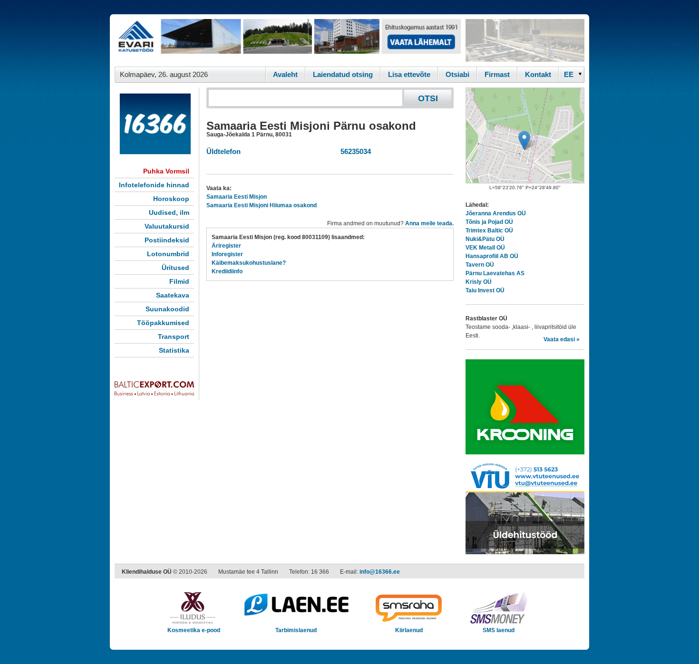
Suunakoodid (167, 309)
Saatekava (172, 295)
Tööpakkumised (163, 323)
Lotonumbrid (168, 254)
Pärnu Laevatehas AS (495, 273)
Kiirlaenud (409, 630)
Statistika (174, 350)
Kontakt (538, 74)
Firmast (497, 74)
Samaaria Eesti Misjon (236, 196)
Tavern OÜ (480, 264)
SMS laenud (499, 630)
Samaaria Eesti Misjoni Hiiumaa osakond (261, 205)
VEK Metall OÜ (485, 247)
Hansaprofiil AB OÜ (492, 256)
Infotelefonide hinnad (154, 185)
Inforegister (227, 254)
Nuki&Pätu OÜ (485, 239)
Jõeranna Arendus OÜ (496, 213)
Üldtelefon (223, 151)
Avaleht (285, 74)
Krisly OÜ (479, 282)
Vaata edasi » (562, 339)
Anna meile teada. (429, 223)
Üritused (175, 267)
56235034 (354, 151)
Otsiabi (457, 74)
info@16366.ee (379, 571)
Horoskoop (171, 198)
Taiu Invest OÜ (485, 290)
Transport (173, 336)
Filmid (179, 281)
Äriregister (226, 245)
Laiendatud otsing (343, 74)
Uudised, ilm (169, 212)
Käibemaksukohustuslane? (249, 263)
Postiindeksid (167, 240)
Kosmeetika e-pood (193, 630)
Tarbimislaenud (296, 630)
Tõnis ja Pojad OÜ (489, 222)
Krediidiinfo (227, 271)
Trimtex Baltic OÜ (489, 230)
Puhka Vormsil (166, 171)
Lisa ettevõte (409, 74)
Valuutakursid (167, 226)
